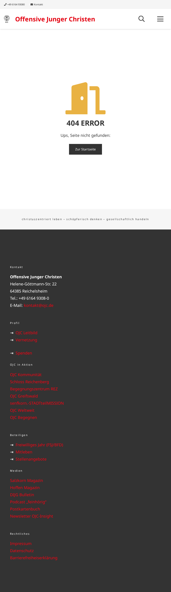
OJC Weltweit (22, 410)
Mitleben (24, 452)
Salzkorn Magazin (26, 480)
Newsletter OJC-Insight (31, 516)
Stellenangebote (31, 459)
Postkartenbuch (25, 509)
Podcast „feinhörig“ (28, 501)
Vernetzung (26, 339)
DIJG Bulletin (22, 494)
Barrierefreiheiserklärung (33, 557)
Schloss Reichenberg (29, 381)
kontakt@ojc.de (38, 305)
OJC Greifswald (24, 396)
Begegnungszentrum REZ (34, 388)
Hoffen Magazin (25, 487)
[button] (142, 19)
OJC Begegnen (23, 417)
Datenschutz (22, 550)
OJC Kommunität (26, 374)
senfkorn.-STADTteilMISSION (37, 403)
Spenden (24, 353)
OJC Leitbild (26, 332)
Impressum (21, 543)
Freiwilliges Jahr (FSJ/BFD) (39, 444)
